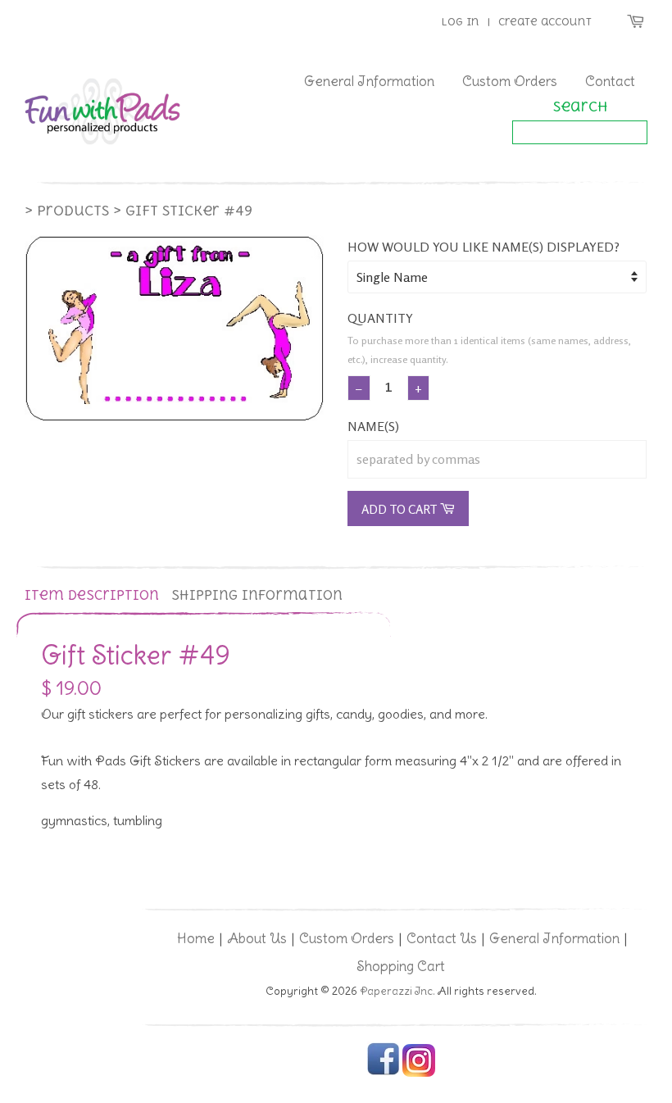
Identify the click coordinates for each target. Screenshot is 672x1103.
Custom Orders (509, 81)
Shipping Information (257, 595)
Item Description (92, 595)
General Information (369, 81)
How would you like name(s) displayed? (483, 246)
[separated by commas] (497, 459)
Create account (545, 22)
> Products (67, 210)
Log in (460, 22)
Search (580, 106)
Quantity (380, 318)
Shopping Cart (400, 966)
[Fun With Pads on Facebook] (383, 1073)
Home (196, 938)
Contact (610, 81)
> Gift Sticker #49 (182, 210)
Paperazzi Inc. (397, 991)
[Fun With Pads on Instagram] (418, 1073)
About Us (257, 938)
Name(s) (373, 426)
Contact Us (441, 938)
